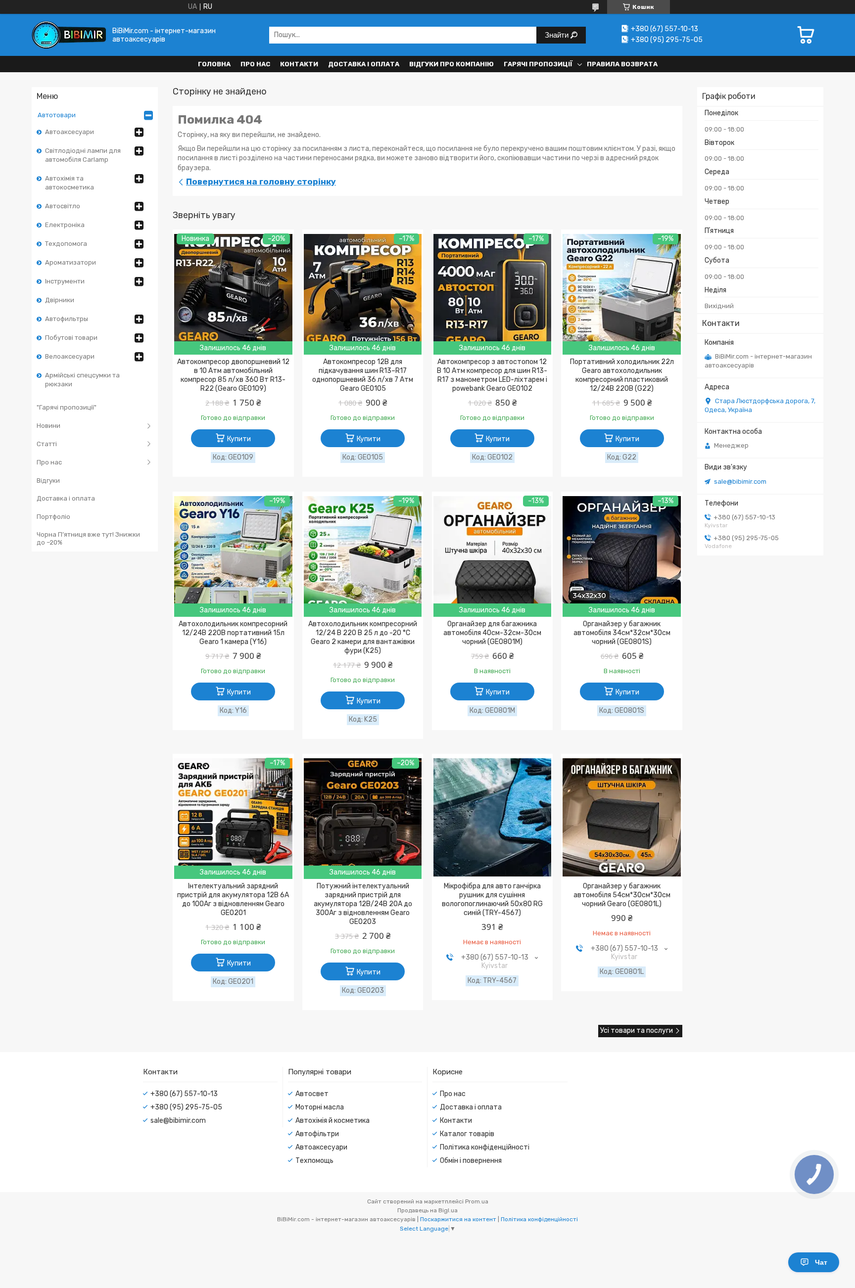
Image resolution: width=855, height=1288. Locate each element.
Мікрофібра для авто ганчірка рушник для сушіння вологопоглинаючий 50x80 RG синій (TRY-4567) (492, 899)
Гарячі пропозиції (538, 64)
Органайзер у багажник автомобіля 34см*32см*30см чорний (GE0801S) (621, 633)
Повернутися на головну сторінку (261, 181)
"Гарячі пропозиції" (66, 407)
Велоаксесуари (70, 356)
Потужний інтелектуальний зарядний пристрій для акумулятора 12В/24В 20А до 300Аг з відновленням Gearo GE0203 (363, 904)
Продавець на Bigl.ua (427, 1210)
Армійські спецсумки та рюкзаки (82, 379)
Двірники (59, 300)
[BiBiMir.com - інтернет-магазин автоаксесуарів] (69, 35)
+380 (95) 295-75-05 (186, 1107)
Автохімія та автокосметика (69, 183)
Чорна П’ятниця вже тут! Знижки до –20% (88, 538)
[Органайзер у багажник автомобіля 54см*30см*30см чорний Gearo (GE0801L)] (622, 817)
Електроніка (65, 225)
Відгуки (48, 480)
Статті (47, 444)
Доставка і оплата (363, 64)
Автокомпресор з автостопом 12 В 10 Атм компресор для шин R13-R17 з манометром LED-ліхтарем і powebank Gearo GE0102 (492, 375)
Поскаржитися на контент (458, 1219)
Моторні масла (319, 1107)
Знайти (557, 35)
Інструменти (65, 281)
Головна (214, 64)
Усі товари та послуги (636, 1030)
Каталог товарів (467, 1134)
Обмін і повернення (471, 1160)
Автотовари (57, 115)
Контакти (299, 64)
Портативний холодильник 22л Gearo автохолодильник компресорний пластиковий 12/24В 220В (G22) (622, 375)
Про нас (255, 64)
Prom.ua (476, 1201)
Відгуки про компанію (451, 64)
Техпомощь (314, 1160)
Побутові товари (71, 337)
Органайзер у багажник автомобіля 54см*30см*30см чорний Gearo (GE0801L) (621, 895)
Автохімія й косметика (332, 1120)
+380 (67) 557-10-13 (184, 1094)
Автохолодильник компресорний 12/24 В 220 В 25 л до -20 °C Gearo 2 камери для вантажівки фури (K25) (362, 637)
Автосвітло (62, 206)
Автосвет (312, 1094)
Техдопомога (66, 243)
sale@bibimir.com (740, 481)
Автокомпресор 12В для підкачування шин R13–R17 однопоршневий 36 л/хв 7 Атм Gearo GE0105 (362, 375)
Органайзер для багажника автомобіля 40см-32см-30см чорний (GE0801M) (492, 633)
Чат (821, 1262)
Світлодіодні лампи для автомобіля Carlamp (83, 155)
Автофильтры (66, 318)
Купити (239, 439)
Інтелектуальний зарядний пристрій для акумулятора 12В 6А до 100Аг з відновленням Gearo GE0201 (233, 899)
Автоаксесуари (69, 132)
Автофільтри (317, 1134)
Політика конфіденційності (484, 1147)
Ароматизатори (70, 262)
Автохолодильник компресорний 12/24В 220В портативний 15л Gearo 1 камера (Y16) (233, 633)
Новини (48, 425)
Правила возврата (622, 64)
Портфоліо (53, 516)
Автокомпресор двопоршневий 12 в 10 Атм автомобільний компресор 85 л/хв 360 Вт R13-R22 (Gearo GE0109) (233, 375)
